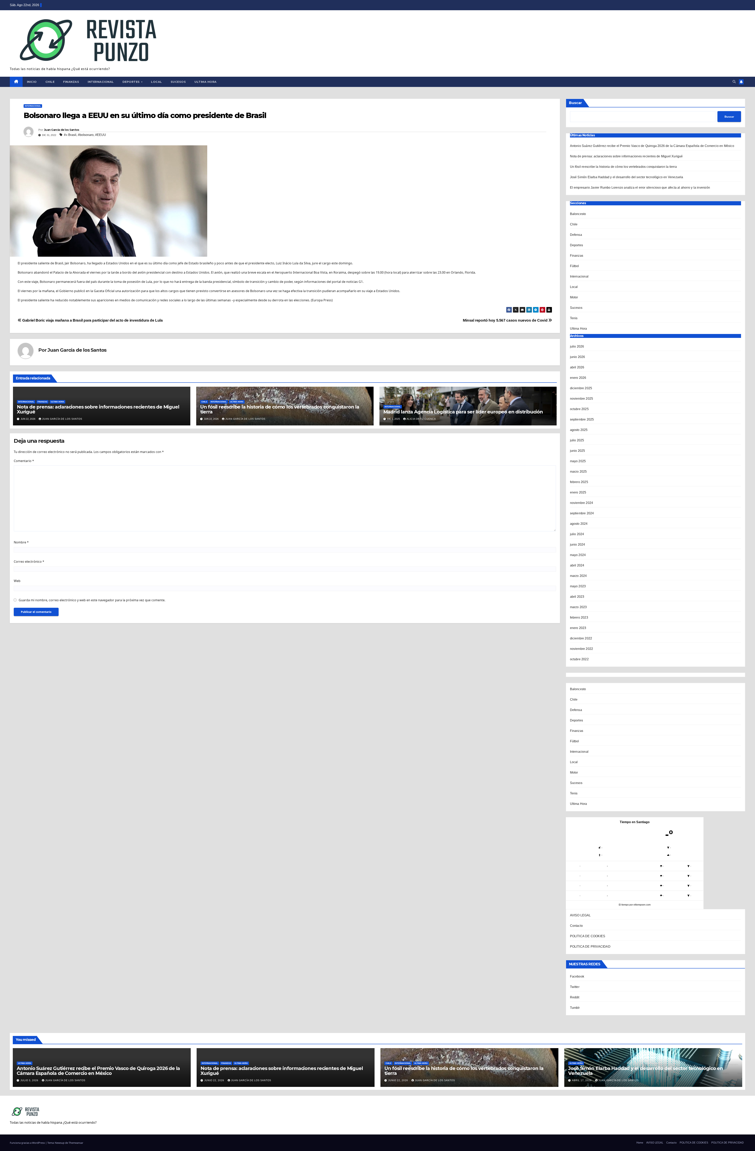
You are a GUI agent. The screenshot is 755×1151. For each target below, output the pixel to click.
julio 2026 (577, 346)
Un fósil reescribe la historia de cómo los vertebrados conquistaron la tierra (279, 409)
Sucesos (178, 82)
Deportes (131, 82)
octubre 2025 (579, 409)
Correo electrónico (29, 561)
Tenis (574, 318)
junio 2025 (577, 450)
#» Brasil (70, 134)
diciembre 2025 (581, 388)
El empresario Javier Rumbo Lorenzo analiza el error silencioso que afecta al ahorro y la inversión (640, 187)
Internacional (101, 82)
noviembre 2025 (581, 398)
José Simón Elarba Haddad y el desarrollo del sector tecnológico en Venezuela (626, 177)
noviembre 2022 (581, 648)
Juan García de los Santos (61, 130)
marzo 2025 (578, 471)
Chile (50, 82)
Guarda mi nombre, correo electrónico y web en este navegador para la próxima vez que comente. (92, 600)
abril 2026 (577, 367)
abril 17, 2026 (582, 1080)
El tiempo (624, 904)
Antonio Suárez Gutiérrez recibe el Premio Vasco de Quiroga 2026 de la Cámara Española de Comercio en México (652, 146)
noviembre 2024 (581, 502)
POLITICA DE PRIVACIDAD (590, 946)
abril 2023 (577, 596)
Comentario (24, 461)
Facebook (577, 976)
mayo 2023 (578, 586)
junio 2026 (577, 357)
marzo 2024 (578, 575)
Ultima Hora (205, 82)
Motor (574, 297)
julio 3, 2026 (29, 1080)
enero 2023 (578, 628)
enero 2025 (578, 492)
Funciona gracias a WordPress (27, 1143)
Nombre (21, 542)
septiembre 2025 (582, 419)
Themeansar (76, 1143)
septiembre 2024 (582, 513)
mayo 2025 (578, 461)
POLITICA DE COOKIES (587, 936)
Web (17, 581)
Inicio (32, 82)
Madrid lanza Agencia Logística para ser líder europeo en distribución (463, 412)
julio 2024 (577, 534)
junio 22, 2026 (214, 1080)
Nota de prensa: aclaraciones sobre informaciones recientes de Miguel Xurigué (98, 409)
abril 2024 (577, 565)
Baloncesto (578, 214)
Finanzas (71, 82)
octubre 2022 (579, 659)
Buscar (575, 103)
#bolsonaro (86, 134)
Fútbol (574, 266)
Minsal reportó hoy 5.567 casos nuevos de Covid (505, 320)
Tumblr (575, 1007)
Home (639, 1142)
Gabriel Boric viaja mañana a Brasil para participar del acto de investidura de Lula (92, 320)
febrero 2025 (579, 482)
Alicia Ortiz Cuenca (421, 419)
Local (156, 82)
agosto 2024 (579, 523)
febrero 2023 (579, 617)
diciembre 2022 (581, 638)
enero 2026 (578, 377)
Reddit (574, 997)
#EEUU (100, 134)
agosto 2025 (579, 430)
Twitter (574, 987)
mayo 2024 (578, 555)
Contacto (576, 925)
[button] (734, 81)
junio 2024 (577, 544)
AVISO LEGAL (580, 915)
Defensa (576, 234)
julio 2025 (577, 440)
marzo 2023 (578, 607)
